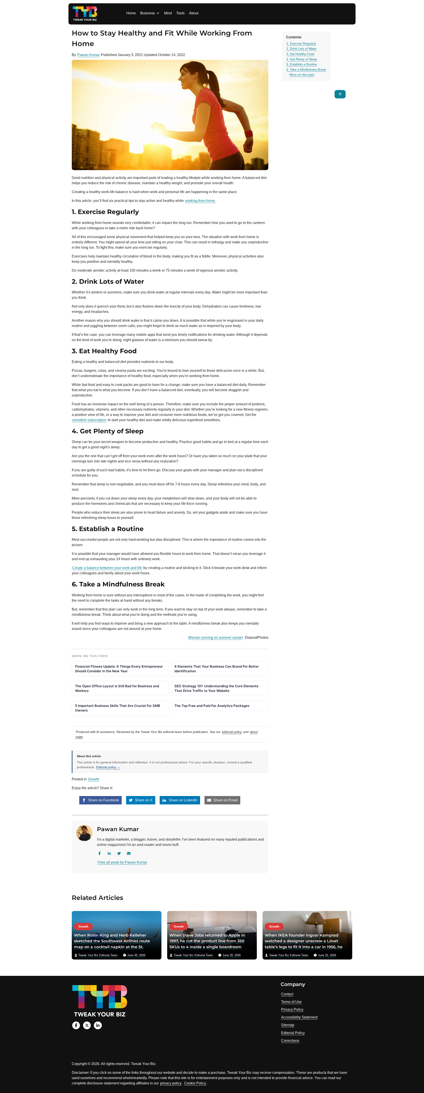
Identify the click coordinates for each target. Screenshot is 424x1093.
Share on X (143, 800)
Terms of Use (291, 1002)
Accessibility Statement (299, 1017)
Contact (287, 994)
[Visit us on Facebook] (76, 1025)
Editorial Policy (293, 1033)
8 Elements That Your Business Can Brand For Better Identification (216, 668)
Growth (93, 779)
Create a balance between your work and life (107, 568)
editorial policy (232, 732)
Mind (168, 13)
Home (131, 13)
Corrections (290, 1040)
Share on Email (225, 800)
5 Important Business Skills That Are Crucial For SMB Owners (117, 708)
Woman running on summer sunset (215, 637)
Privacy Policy (292, 1009)
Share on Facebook (103, 800)
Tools (180, 13)
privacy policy (171, 1083)
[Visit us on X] (87, 1025)
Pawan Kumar (88, 55)
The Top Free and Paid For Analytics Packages (211, 706)
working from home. (200, 201)
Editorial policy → (108, 767)
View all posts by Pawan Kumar (122, 862)
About (193, 13)
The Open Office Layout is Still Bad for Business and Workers (117, 688)
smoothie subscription (89, 420)
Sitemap (287, 1025)
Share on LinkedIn (182, 800)
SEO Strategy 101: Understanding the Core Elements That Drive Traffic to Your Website (216, 688)
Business (147, 13)
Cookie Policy (195, 1083)
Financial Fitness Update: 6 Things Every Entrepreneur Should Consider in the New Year (119, 668)
